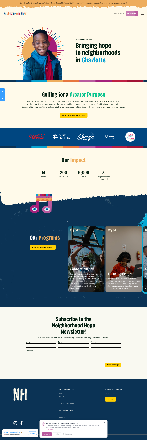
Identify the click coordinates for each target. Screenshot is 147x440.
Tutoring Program (66, 403)
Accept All (47, 434)
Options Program (66, 410)
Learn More (120, 3)
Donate (133, 14)
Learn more (49, 429)
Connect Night (65, 400)
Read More (86, 259)
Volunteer (119, 14)
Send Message (113, 365)
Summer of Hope (65, 407)
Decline (57, 434)
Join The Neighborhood (42, 247)
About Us (63, 396)
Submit (110, 399)
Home (61, 393)
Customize (68, 434)
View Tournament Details (73, 115)
